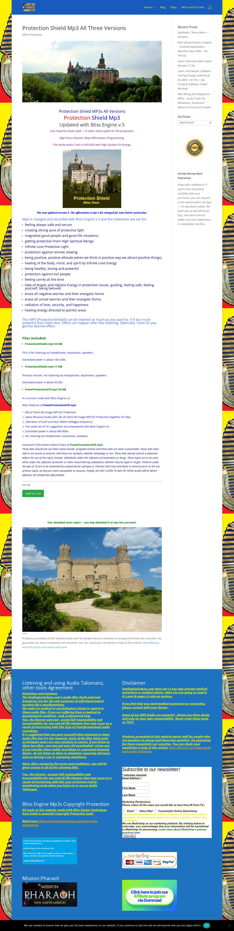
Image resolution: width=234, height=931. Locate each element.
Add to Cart (33, 493)
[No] (229, 925)
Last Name (128, 794)
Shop (173, 7)
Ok (206, 925)
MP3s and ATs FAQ (192, 7)
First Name (128, 787)
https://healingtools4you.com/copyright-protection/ (60, 823)
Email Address (131, 778)
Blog (162, 7)
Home (148, 7)
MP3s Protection (32, 34)
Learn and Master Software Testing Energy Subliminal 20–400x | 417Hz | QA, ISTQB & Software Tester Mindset (194, 79)
